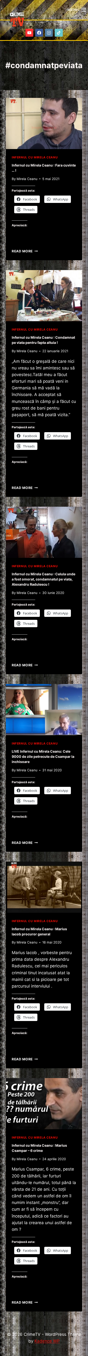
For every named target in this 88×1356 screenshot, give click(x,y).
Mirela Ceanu (27, 179)
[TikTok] (59, 33)
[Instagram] (49, 33)
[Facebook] (39, 33)
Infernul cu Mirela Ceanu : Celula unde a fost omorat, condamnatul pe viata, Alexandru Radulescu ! (43, 579)
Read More (25, 251)
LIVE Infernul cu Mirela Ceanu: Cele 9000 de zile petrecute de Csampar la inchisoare (43, 756)
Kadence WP (47, 1341)
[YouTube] (29, 33)
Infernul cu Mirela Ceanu (35, 157)
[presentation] (44, 123)
